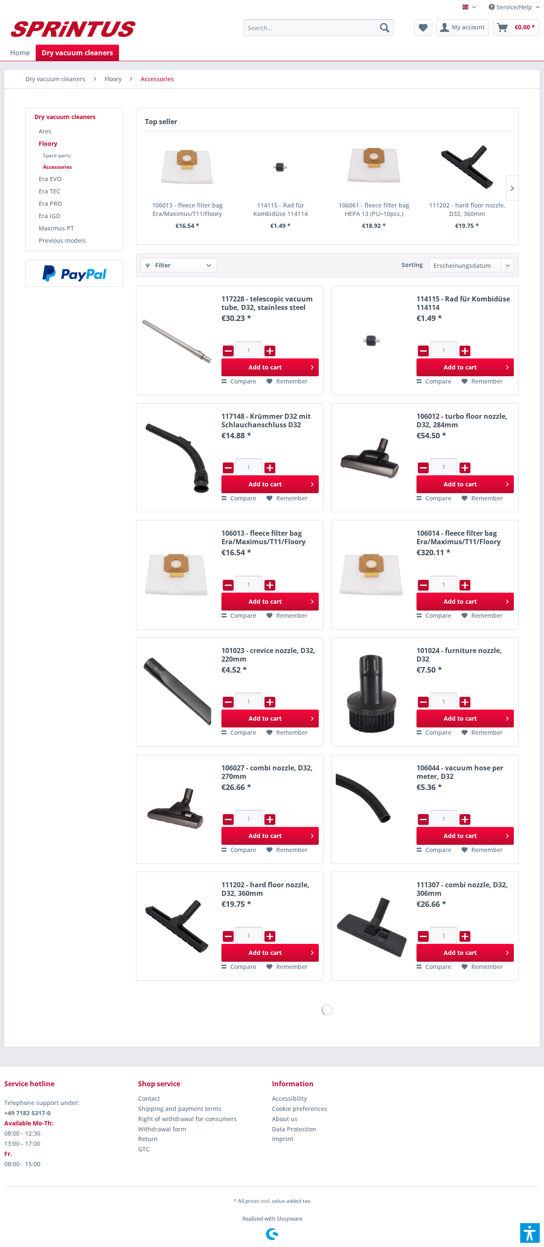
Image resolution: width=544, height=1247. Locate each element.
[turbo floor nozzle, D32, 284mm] (372, 457)
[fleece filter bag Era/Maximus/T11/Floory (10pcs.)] (187, 167)
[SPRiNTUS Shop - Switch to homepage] (72, 29)
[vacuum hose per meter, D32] (372, 809)
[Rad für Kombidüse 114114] (281, 167)
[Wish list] (423, 27)
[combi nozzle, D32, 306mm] (372, 926)
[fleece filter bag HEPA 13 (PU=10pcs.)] (374, 167)
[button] (530, 1233)
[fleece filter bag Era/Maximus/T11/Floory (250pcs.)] (372, 574)
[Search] (385, 27)
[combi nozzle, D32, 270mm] (177, 809)
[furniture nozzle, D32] (372, 692)
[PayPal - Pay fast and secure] (74, 273)
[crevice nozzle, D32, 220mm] (177, 692)
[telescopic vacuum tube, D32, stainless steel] (177, 340)
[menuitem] (511, 7)
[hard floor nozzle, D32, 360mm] (467, 167)
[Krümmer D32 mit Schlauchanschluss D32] (177, 457)
